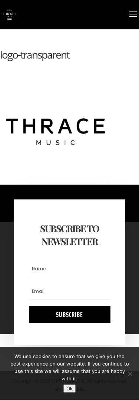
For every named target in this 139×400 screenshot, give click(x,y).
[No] (129, 373)
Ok (69, 388)
